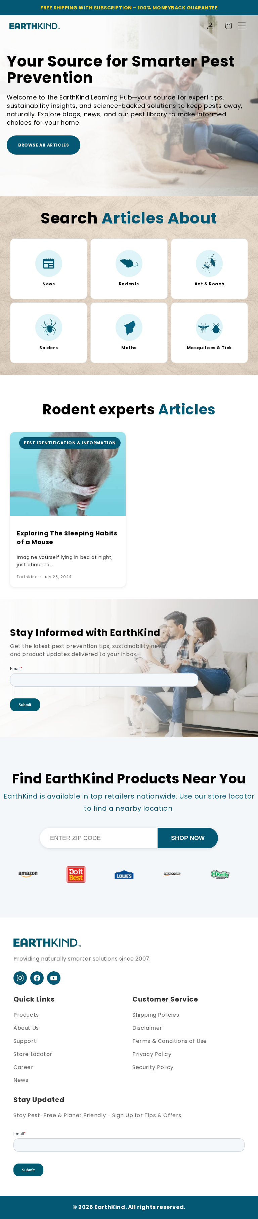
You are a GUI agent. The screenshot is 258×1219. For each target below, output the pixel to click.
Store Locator (32, 1054)
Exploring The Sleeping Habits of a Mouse (67, 537)
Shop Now (188, 838)
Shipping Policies (155, 1015)
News (20, 1080)
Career (23, 1067)
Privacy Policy (151, 1054)
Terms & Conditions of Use (169, 1041)
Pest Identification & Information (70, 443)
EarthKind (27, 576)
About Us (26, 1028)
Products (26, 1015)
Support (24, 1041)
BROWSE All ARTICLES (43, 145)
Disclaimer (147, 1028)
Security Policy (153, 1067)
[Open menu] (242, 26)
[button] (228, 25)
